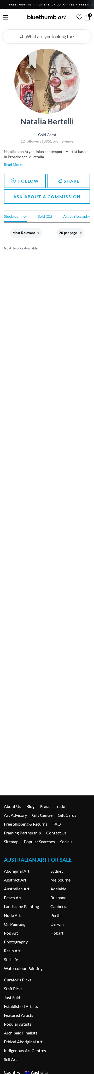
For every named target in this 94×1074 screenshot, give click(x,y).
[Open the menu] (5, 18)
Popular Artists (17, 1023)
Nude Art (12, 915)
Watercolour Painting (23, 968)
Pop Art (11, 932)
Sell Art (10, 1059)
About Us (12, 806)
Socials (66, 841)
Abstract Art (15, 879)
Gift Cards (67, 815)
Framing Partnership (22, 832)
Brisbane (58, 897)
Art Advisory (15, 815)
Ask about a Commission (47, 196)
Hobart (56, 932)
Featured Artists (18, 1015)
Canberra (58, 906)
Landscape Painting (21, 906)
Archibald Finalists (20, 1032)
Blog (30, 806)
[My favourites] (79, 17)
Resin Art (12, 950)
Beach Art (13, 897)
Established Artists (21, 1006)
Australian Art (17, 888)
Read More (13, 164)
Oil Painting (14, 924)
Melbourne (60, 879)
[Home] (47, 17)
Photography (16, 941)
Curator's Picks (17, 979)
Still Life (11, 959)
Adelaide (58, 888)
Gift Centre (42, 815)
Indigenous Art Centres (25, 1050)
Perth (55, 915)
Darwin (57, 924)
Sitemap (11, 841)
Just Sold (12, 997)
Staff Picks (13, 988)
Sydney (56, 871)
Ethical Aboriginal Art (23, 1041)
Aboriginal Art (17, 871)
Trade (60, 806)
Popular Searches (39, 841)
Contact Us (56, 832)
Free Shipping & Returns (25, 823)
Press (45, 806)
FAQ (56, 823)
